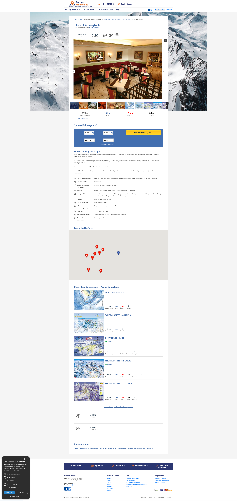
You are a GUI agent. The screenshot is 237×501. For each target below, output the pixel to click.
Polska (109, 484)
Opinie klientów (102, 10)
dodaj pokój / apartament (107, 144)
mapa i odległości (94, 27)
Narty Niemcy (78, 19)
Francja (109, 482)
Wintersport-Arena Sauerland (112, 19)
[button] (118, 253)
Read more (17, 470)
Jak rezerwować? (131, 480)
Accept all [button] (9, 492)
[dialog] (16, 477)
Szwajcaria (110, 488)
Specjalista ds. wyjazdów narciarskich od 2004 (80, 6)
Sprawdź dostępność (143, 133)
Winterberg (126, 19)
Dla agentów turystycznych (162, 480)
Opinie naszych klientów (132, 478)
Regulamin (129, 486)
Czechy (109, 480)
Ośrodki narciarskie (88, 10)
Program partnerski (160, 482)
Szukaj (66, 10)
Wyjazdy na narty (74, 10)
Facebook (149, 10)
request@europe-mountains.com (77, 485)
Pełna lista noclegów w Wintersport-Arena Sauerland (135, 448)
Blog (117, 10)
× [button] (27, 458)
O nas (112, 10)
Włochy (109, 490)
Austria (109, 478)
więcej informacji (83, 118)
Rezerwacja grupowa (160, 478)
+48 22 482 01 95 (107, 4)
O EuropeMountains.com (133, 482)
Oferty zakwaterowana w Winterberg (87, 448)
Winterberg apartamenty (108, 448)
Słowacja (109, 486)
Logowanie (169, 9)
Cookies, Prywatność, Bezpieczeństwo (136, 484)
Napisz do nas (126, 4)
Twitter (151, 10)
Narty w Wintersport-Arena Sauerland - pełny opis (118, 407)
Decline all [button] (22, 492)
